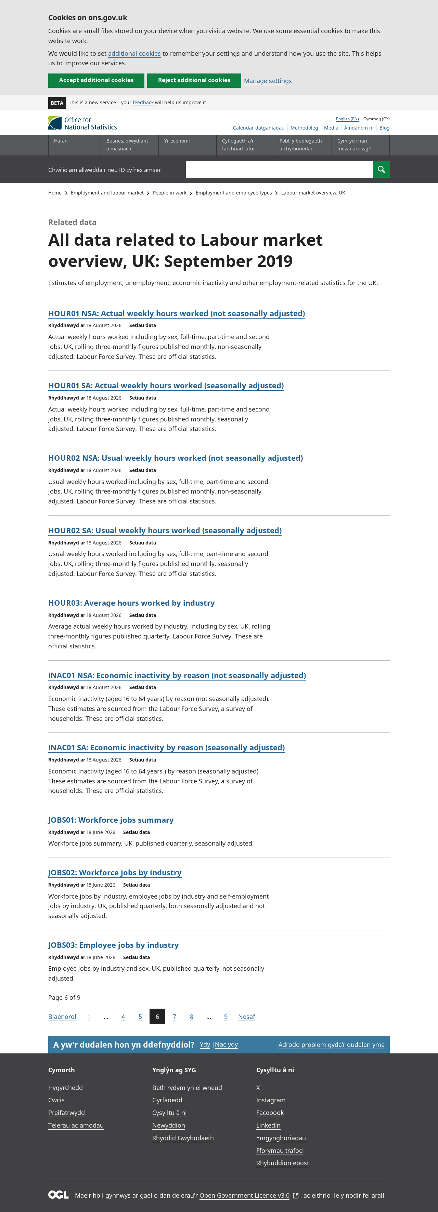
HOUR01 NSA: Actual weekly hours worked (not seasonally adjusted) (176, 313)
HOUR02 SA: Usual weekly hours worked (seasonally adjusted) (165, 530)
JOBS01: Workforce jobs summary (111, 819)
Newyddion (168, 1125)
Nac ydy (226, 1044)
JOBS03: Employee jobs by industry (113, 945)
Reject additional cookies (194, 80)
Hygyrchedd (65, 1087)
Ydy (205, 1044)
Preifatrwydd (66, 1112)
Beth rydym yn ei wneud (187, 1087)
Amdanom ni (359, 127)
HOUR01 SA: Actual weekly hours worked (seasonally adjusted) (166, 385)
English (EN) (347, 119)
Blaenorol (62, 1016)
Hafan (61, 140)
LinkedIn (268, 1125)
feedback (143, 102)
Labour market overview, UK (313, 192)
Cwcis (56, 1100)
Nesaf (246, 1016)
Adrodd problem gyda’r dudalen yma (332, 1044)
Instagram (271, 1100)
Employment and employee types (234, 192)
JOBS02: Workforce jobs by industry (115, 872)
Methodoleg (304, 127)
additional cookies (134, 53)
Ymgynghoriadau (281, 1138)
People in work (169, 192)
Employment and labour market (107, 192)
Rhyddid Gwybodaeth (183, 1138)
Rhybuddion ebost (282, 1163)
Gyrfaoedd (167, 1100)
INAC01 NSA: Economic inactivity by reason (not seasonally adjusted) (177, 675)
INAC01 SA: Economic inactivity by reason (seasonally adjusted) (166, 747)
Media (331, 127)
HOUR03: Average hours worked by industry (131, 602)
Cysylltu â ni (169, 1112)
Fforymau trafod (279, 1150)
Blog (384, 127)
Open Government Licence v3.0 (244, 1195)
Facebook (270, 1112)
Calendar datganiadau (259, 127)
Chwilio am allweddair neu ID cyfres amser (104, 170)
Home (55, 192)
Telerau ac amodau (76, 1125)
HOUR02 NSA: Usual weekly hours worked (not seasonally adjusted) (175, 458)
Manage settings (268, 81)
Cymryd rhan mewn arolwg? (354, 144)
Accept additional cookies (96, 80)
